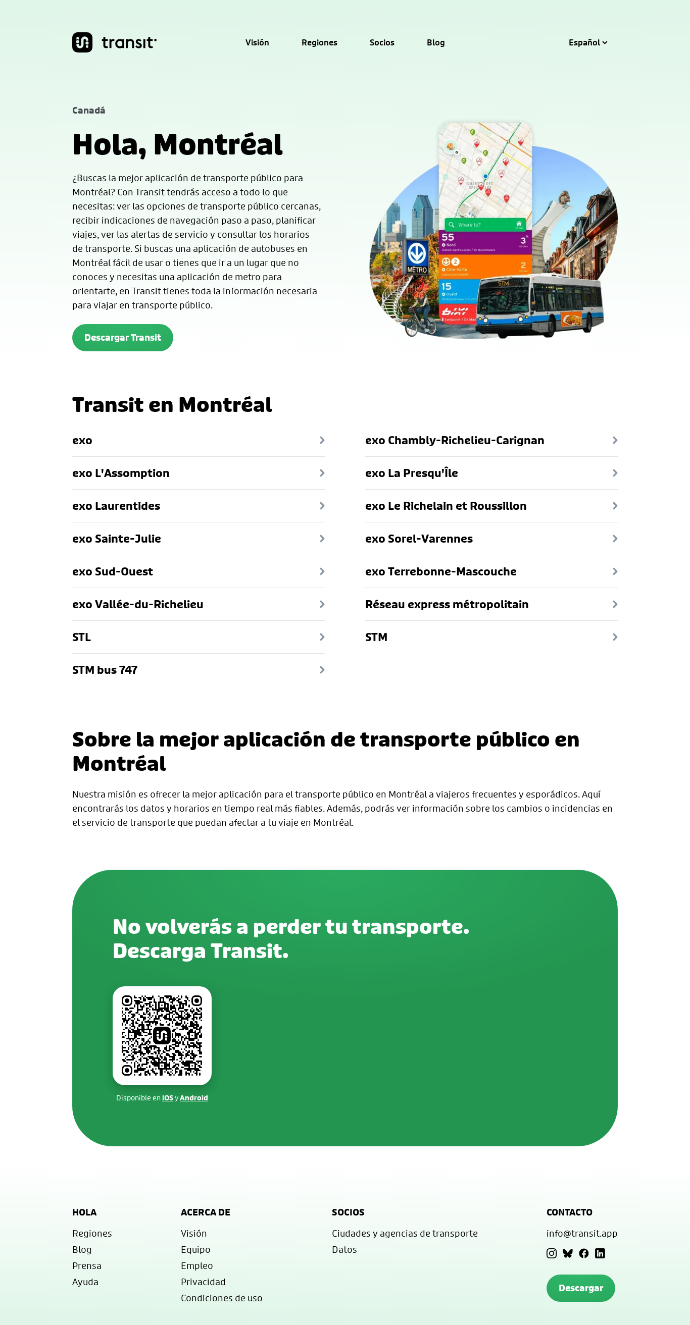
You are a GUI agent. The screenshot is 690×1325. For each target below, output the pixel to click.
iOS (167, 1097)
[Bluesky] (568, 1253)
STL (81, 637)
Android (194, 1097)
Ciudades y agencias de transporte (405, 1233)
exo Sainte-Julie (116, 538)
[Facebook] (584, 1253)
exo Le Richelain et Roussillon (446, 505)
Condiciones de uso (222, 1297)
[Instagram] (552, 1253)
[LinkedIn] (600, 1253)
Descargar (581, 1288)
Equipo (196, 1249)
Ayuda (85, 1281)
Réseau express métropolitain (447, 604)
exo (82, 440)
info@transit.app (582, 1233)
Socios (382, 42)
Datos (344, 1249)
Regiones (319, 42)
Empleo (197, 1265)
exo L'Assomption (121, 473)
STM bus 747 (104, 669)
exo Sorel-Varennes (419, 538)
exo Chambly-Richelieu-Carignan (455, 440)
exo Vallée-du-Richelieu (138, 604)
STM (376, 637)
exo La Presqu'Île (411, 473)
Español (584, 42)
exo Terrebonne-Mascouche (441, 571)
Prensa (87, 1265)
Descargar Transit (122, 337)
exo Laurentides (116, 505)
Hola (84, 1212)
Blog (436, 42)
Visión (257, 42)
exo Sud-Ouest (112, 571)
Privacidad (203, 1281)
